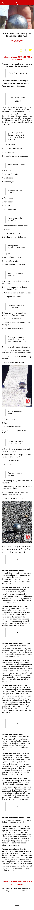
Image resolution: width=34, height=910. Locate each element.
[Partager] (21, 50)
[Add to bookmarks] (25, 50)
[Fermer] (3, 3)
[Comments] (30, 50)
